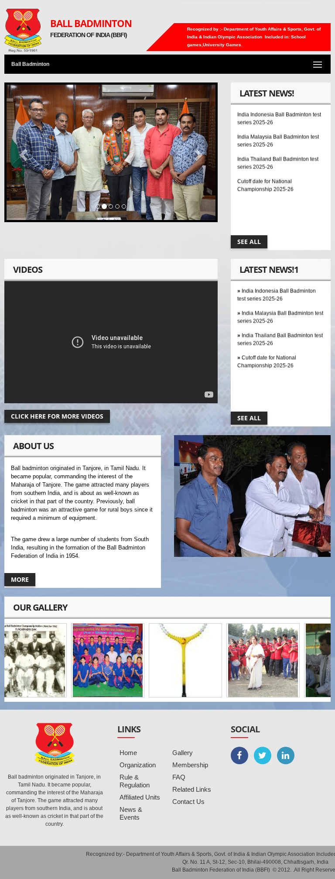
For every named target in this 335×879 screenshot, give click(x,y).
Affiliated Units (140, 797)
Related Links (191, 789)
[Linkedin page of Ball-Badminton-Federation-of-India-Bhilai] (285, 755)
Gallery (182, 752)
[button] (22, 152)
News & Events (131, 813)
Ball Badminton (91, 23)
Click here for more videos (57, 416)
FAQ (178, 777)
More (20, 579)
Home (128, 752)
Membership (190, 765)
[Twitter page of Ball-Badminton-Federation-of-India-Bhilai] (262, 755)
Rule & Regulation (135, 781)
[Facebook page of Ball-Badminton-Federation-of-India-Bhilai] (239, 755)
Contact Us (188, 801)
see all (249, 241)
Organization (138, 765)
